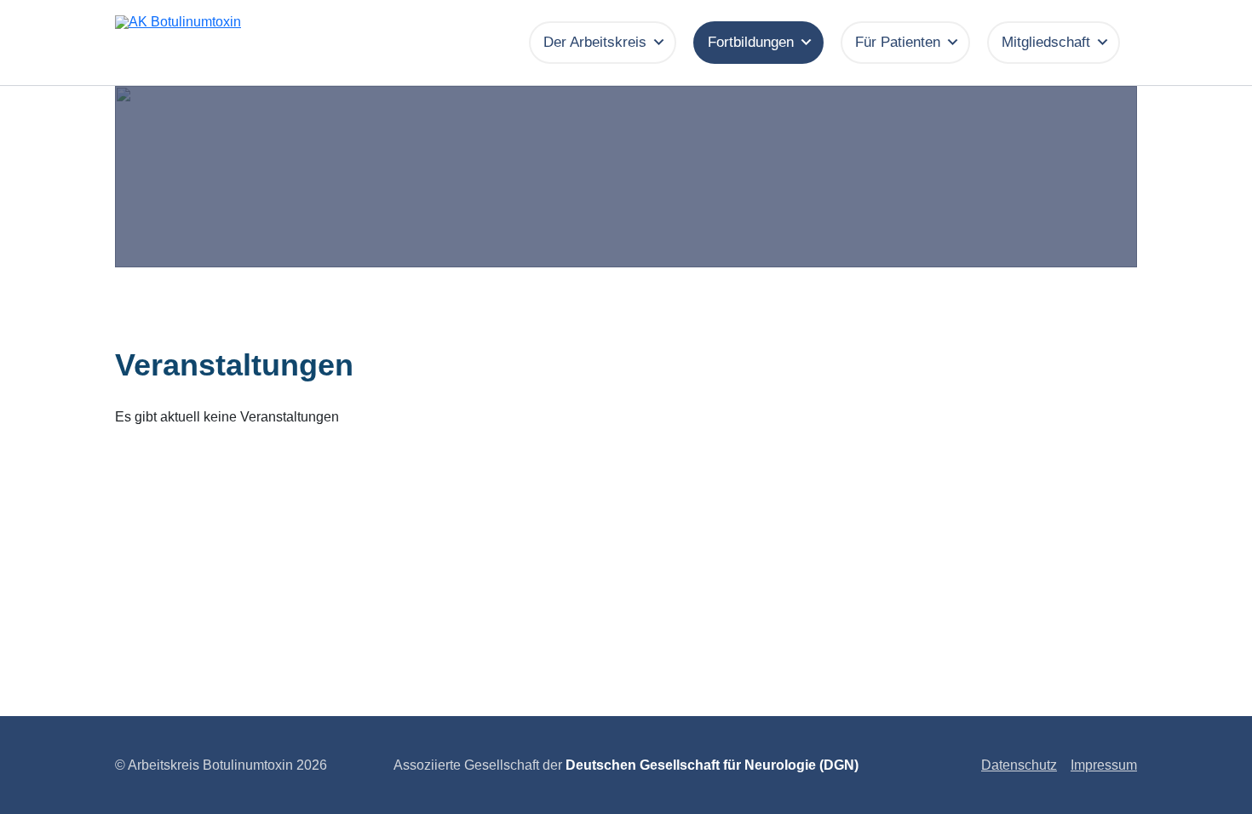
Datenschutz (1019, 765)
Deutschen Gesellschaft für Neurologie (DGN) (712, 765)
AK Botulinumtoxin (273, 49)
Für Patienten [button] (897, 42)
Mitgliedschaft (1046, 42)
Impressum (1104, 765)
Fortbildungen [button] (751, 42)
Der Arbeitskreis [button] (594, 42)
